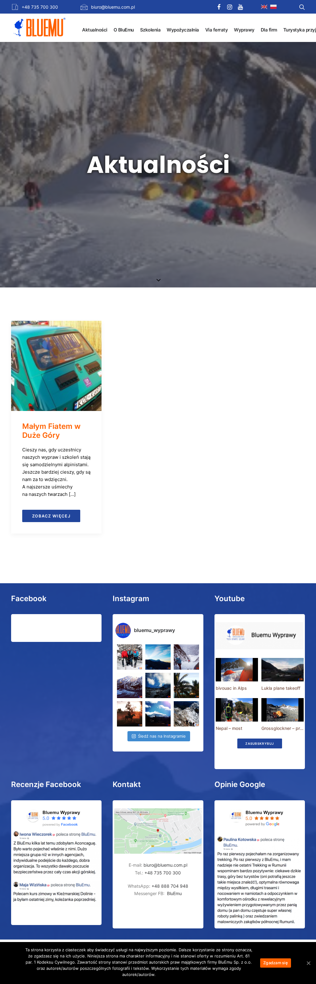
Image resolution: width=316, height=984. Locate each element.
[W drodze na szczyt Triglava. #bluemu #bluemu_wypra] (186, 713)
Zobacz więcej (51, 515)
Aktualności (94, 30)
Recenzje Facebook (46, 784)
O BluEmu (124, 30)
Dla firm (269, 30)
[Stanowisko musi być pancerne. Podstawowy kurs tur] (129, 657)
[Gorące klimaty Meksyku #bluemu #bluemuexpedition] (186, 685)
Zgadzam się (275, 962)
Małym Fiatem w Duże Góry (51, 431)
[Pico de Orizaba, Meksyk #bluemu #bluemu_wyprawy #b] (158, 713)
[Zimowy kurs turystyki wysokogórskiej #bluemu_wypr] (186, 657)
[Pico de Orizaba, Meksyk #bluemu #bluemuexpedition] (158, 685)
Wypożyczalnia (183, 30)
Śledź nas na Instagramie (162, 736)
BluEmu (174, 893)
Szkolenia (150, 30)
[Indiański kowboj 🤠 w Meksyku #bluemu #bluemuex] (129, 713)
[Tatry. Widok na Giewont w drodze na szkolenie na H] (158, 657)
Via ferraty (216, 30)
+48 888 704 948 (169, 886)
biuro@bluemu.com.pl (113, 7)
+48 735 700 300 (40, 7)
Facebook (29, 598)
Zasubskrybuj (259, 743)
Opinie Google (239, 784)
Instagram (131, 598)
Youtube (229, 598)
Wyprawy (244, 30)
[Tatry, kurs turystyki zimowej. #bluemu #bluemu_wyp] (129, 685)
